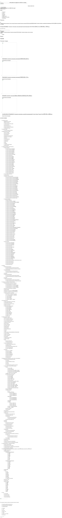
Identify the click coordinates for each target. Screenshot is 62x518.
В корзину (2, 31)
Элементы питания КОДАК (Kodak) (25, 23)
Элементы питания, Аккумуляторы (8, 23)
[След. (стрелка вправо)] (1, 517)
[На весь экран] (1, 516)
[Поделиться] (2, 516)
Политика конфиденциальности (7, 504)
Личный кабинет (5, 506)
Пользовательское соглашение (7, 505)
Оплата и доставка (5, 17)
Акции (3, 14)
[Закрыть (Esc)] (3, 516)
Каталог (3, 13)
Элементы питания (17, 23)
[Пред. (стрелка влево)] (0, 517)
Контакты (4, 18)
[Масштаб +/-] (0, 516)
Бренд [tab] (3, 34)
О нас (3, 12)
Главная (3, 11)
